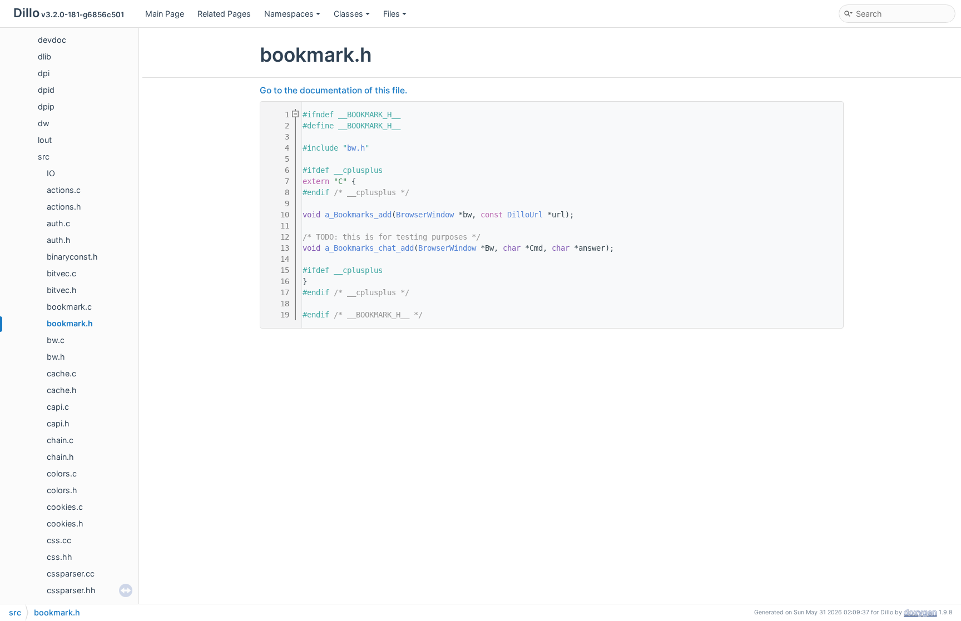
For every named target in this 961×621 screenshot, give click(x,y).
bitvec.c (61, 273)
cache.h (62, 390)
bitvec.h (62, 290)
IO (51, 173)
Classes (348, 13)
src (43, 156)
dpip (46, 106)
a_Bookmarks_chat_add (369, 248)
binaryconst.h (72, 256)
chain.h (60, 456)
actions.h (64, 206)
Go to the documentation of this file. (333, 90)
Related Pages (224, 13)
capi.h (58, 423)
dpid (46, 90)
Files (391, 13)
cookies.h (65, 523)
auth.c (58, 223)
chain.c (60, 440)
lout (45, 140)
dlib (44, 56)
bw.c (56, 340)
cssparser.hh (71, 590)
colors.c (62, 473)
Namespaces (289, 13)
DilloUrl (525, 214)
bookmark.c (69, 306)
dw (43, 123)
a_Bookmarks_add (358, 214)
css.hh (59, 557)
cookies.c (65, 506)
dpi (43, 73)
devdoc (52, 39)
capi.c (58, 406)
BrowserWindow (425, 214)
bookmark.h (70, 323)
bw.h (56, 356)
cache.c (61, 373)
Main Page (164, 13)
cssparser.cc (71, 573)
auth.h (59, 240)
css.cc (59, 540)
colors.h (62, 490)
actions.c (64, 190)
